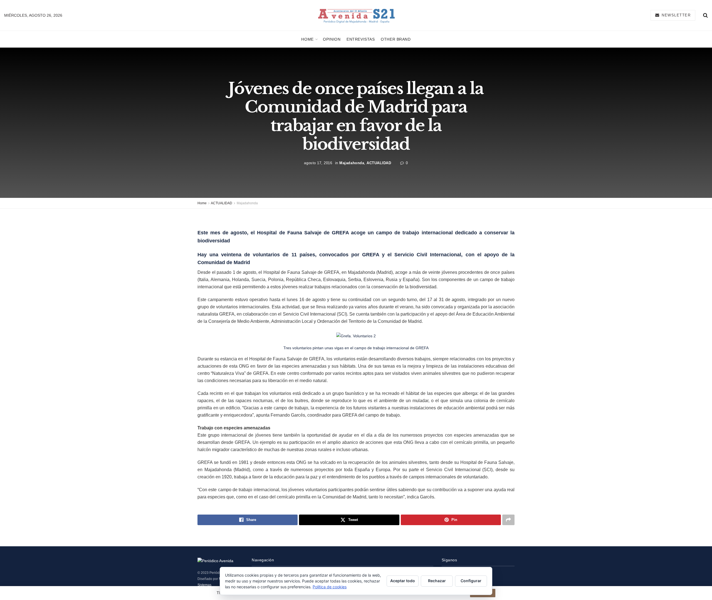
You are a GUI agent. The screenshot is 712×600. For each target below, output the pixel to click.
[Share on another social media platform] (508, 520)
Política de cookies (330, 586)
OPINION (331, 39)
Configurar (471, 580)
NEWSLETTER (675, 15)
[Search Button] (705, 15)
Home (307, 39)
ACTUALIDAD (379, 163)
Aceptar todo (402, 580)
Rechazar (437, 580)
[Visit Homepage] (356, 15)
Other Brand (396, 39)
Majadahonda (351, 163)
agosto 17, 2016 (318, 163)
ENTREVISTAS (361, 39)
